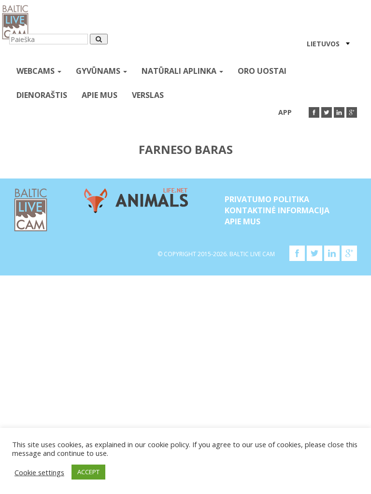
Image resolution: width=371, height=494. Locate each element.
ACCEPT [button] (88, 471)
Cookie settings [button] (39, 472)
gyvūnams (99, 71)
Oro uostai (262, 71)
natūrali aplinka (180, 71)
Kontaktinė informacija (277, 210)
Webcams (36, 71)
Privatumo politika (267, 199)
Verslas (148, 95)
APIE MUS (99, 95)
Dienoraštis (41, 95)
